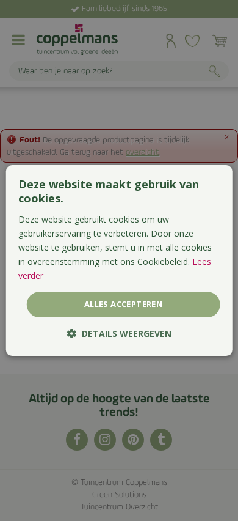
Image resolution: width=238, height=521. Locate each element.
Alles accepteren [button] (123, 303)
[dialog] (119, 260)
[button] (119, 334)
